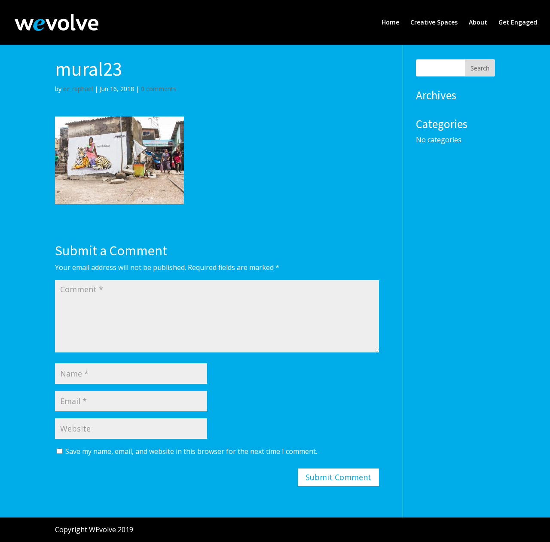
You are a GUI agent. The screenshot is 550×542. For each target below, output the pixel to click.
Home (390, 22)
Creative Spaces (434, 22)
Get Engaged (517, 22)
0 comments (158, 89)
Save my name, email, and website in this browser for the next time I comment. (191, 451)
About (478, 22)
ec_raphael (78, 89)
